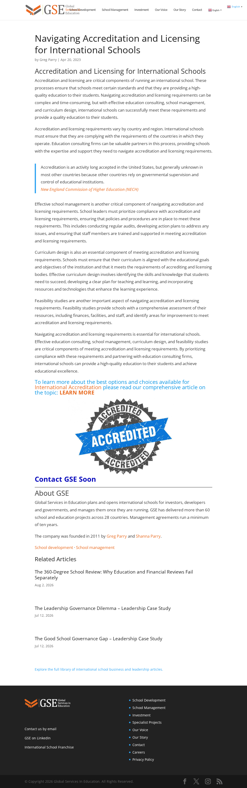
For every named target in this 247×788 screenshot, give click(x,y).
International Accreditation (68, 387)
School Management (115, 10)
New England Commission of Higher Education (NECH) (89, 189)
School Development (82, 10)
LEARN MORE (77, 392)
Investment (141, 10)
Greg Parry (48, 59)
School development (54, 547)
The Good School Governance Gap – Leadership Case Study (98, 638)
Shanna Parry (148, 536)
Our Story (179, 10)
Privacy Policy (143, 759)
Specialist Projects (147, 722)
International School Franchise (49, 747)
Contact (197, 10)
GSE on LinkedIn (38, 738)
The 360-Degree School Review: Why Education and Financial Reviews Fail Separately (114, 575)
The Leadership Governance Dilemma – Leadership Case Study (103, 608)
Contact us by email (40, 729)
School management (95, 547)
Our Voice (161, 10)
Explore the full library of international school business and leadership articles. (99, 669)
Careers (138, 752)
